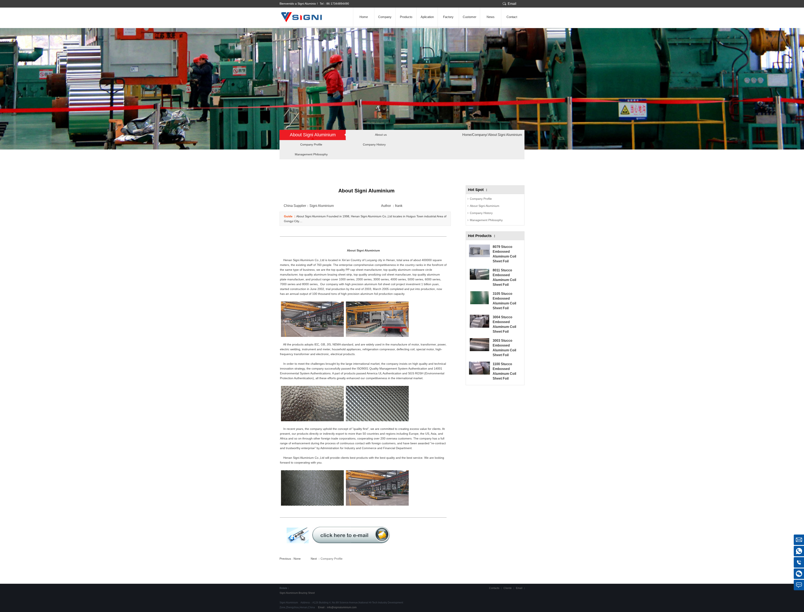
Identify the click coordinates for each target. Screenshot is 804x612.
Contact (511, 17)
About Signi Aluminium (504, 135)
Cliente (508, 588)
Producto (406, 17)
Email (512, 3)
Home (363, 17)
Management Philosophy (311, 154)
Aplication (427, 17)
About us (381, 134)
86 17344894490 (337, 3)
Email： (337, 607)
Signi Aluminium (289, 592)
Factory (448, 17)
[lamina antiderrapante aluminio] (310, 21)
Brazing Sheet (307, 592)
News (491, 17)
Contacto (494, 588)
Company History (374, 144)
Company (385, 17)
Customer (469, 17)
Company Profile (311, 144)
